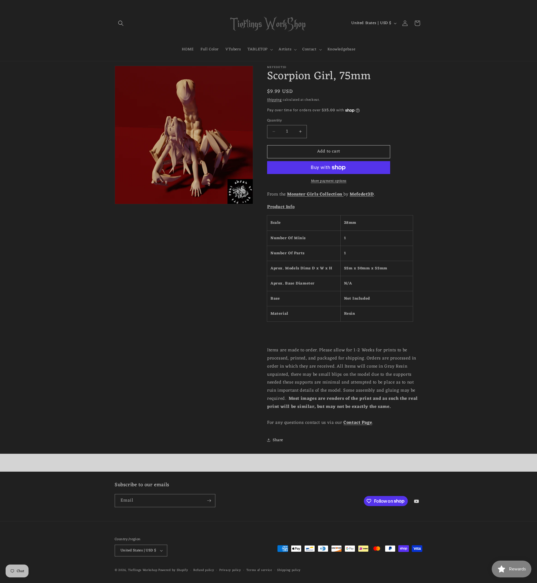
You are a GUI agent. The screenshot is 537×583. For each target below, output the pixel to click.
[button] (121, 23)
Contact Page (357, 423)
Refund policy (203, 570)
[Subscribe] (209, 500)
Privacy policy (230, 570)
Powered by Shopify (173, 570)
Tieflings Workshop (142, 570)
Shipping (274, 100)
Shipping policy (289, 570)
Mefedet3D (362, 194)
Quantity (274, 120)
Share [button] (278, 440)
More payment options (329, 181)
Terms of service (259, 570)
